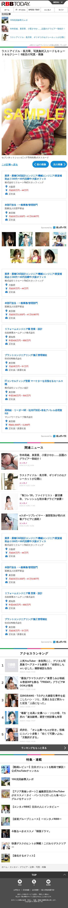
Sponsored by (46, 227)
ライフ (61, 10)
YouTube (48, 885)
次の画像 (58, 164)
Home (19, 885)
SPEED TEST (34, 10)
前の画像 (41, 164)
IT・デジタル (20, 10)
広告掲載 (26, 890)
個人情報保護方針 (47, 890)
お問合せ (17, 890)
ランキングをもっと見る (34, 747)
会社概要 (35, 890)
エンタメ (47, 10)
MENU (56, 2)
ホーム (6, 10)
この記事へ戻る (10, 164)
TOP (34, 874)
